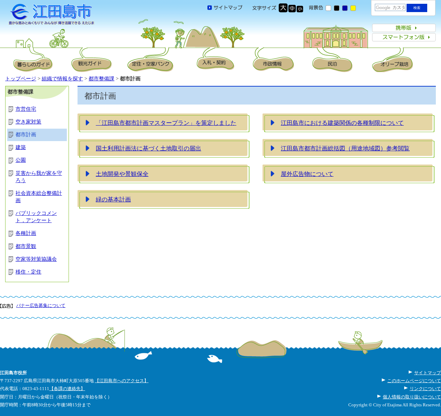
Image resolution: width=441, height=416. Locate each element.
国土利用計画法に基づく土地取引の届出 (148, 148)
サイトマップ (427, 372)
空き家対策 (28, 122)
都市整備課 (101, 78)
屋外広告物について (307, 173)
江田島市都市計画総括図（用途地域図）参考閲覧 (345, 148)
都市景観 (26, 246)
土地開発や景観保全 (122, 173)
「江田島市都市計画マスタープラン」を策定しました (166, 122)
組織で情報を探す (62, 78)
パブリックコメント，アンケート (36, 216)
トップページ (20, 78)
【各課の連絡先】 (67, 388)
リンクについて (425, 388)
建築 (21, 147)
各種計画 (26, 233)
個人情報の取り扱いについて (412, 396)
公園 (21, 160)
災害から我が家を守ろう (39, 176)
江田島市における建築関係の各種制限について (342, 122)
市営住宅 (26, 109)
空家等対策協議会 (36, 259)
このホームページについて (414, 380)
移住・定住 (28, 272)
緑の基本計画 (113, 199)
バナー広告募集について (40, 305)
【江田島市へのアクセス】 (121, 380)
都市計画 (26, 134)
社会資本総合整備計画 (39, 196)
